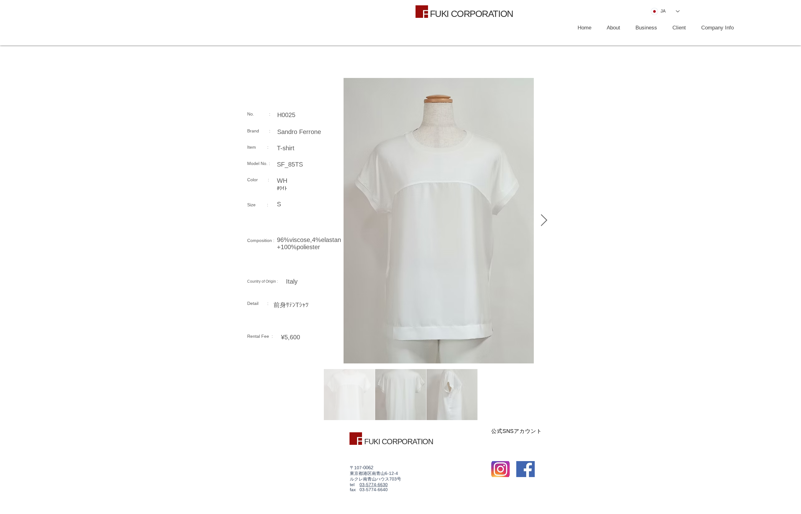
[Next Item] (544, 220)
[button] (643, 28)
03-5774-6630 (374, 484)
